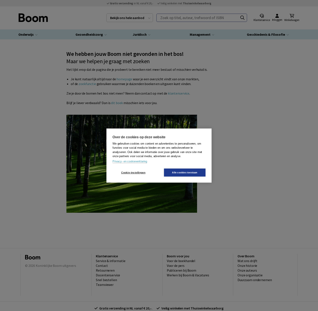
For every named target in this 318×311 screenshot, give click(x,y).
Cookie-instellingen (133, 172)
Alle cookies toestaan (184, 172)
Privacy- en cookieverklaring (129, 161)
